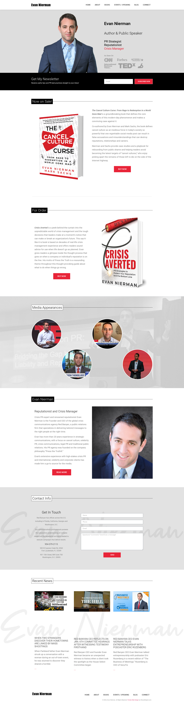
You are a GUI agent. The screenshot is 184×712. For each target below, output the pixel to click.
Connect (147, 5)
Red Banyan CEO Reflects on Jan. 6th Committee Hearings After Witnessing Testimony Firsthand (92, 643)
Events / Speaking (122, 5)
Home (88, 5)
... (35, 668)
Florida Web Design (133, 700)
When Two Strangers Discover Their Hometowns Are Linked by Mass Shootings (51, 642)
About (97, 5)
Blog (136, 5)
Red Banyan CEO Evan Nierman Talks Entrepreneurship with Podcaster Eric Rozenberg (129, 643)
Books (107, 5)
